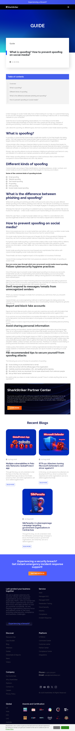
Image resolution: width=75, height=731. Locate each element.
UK (7, 708)
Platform (9, 683)
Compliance (43, 614)
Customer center (44, 644)
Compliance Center (45, 651)
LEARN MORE (14, 408)
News (8, 658)
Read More (10, 484)
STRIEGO (42, 637)
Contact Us (10, 687)
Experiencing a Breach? (37, 2)
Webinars (9, 648)
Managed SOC (44, 596)
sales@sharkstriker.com (52, 675)
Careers (8, 690)
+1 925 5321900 (50, 672)
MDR (40, 593)
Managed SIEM (44, 600)
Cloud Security (44, 607)
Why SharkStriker (11, 679)
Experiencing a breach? (19, 623)
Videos (8, 662)
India (7, 711)
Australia (9, 722)
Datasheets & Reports (13, 655)
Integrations (43, 655)
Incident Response (45, 618)
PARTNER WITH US (37, 573)
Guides (8, 651)
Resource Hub (11, 637)
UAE (7, 718)
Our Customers (11, 676)
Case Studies (10, 640)
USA (7, 715)
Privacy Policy (10, 729)
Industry (41, 611)
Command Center (45, 640)
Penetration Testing (45, 603)
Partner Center (44, 648)
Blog (7, 644)
